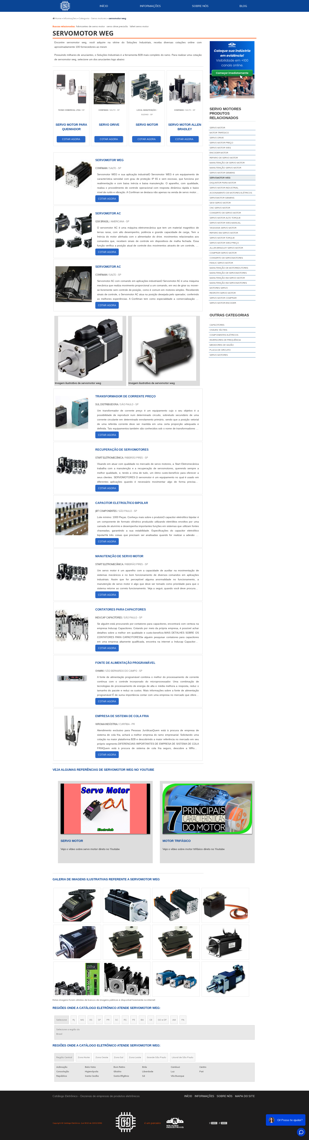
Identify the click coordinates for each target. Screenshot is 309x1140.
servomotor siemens (222, 197)
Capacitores (217, 324)
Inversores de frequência (225, 340)
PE (133, 1019)
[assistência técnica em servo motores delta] (176, 942)
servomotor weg (220, 177)
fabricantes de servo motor (90, 26)
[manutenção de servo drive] (126, 979)
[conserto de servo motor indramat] (176, 979)
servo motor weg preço (224, 242)
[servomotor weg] (90, 348)
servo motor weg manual (225, 222)
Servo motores (219, 355)
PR (108, 1019)
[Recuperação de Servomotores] (71, 479)
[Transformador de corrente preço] (71, 426)
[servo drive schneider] (77, 979)
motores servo (219, 287)
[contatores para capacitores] (71, 639)
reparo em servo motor (224, 232)
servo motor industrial (224, 187)
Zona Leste (135, 1057)
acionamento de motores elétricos (231, 192)
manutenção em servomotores (228, 282)
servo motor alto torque (225, 217)
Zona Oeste (101, 1057)
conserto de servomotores (226, 257)
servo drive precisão (117, 26)
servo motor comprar (223, 297)
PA (183, 1019)
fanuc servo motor (221, 262)
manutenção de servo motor (227, 162)
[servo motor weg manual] (225, 905)
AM (174, 1019)
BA (142, 1019)
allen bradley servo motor (226, 247)
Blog (243, 6)
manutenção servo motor (225, 167)
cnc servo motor (220, 207)
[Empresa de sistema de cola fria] (71, 746)
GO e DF (162, 1019)
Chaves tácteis (218, 329)
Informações (150, 6)
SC (116, 1019)
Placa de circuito (220, 350)
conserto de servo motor (225, 212)
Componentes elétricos (224, 335)
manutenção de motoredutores (229, 267)
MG (82, 1019)
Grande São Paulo (156, 1057)
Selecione (61, 1019)
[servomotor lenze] (126, 942)
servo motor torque (222, 237)
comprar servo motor (223, 252)
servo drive (217, 137)
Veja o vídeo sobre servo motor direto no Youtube (90, 849)
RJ (74, 1019)
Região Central (64, 1057)
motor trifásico (219, 132)
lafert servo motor (139, 26)
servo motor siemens (222, 172)
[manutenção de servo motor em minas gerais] (126, 905)
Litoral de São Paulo (182, 1057)
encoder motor (219, 152)
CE (150, 1019)
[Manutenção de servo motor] (71, 586)
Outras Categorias (229, 315)
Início (104, 6)
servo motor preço (221, 142)
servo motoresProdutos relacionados (225, 113)
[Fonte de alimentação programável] (71, 693)
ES (91, 1019)
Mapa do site (245, 1096)
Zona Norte (84, 1057)
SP (99, 1019)
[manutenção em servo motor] (225, 942)
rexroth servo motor (223, 292)
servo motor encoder (223, 302)
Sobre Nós (200, 6)
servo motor (217, 127)
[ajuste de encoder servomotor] (225, 979)
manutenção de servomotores (228, 272)
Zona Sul (118, 1057)
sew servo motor (220, 202)
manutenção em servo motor (227, 277)
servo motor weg (220, 147)
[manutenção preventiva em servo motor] (176, 905)
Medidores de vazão (222, 345)
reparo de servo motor (224, 157)
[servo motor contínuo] (77, 942)
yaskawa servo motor (223, 227)
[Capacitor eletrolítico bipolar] (71, 533)
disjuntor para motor (223, 182)
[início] (65, 6)
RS (125, 1019)
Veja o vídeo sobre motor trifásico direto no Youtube (194, 849)
